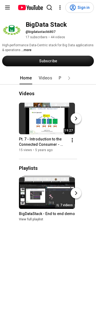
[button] (69, 78)
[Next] (76, 118)
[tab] (25, 78)
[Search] (49, 7)
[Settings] (60, 7)
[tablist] (48, 78)
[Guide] (7, 7)
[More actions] (72, 140)
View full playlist (31, 219)
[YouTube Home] (30, 7)
